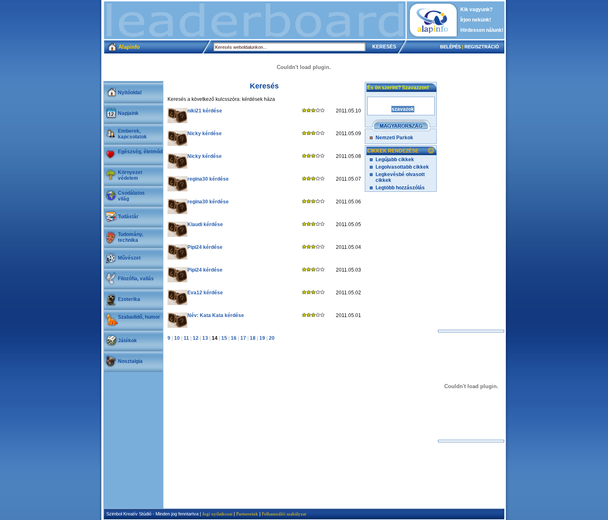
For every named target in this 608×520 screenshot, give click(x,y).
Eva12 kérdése (205, 293)
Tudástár (128, 216)
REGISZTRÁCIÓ (481, 46)
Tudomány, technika (130, 237)
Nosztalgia (130, 361)
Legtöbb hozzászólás (400, 188)
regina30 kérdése (208, 179)
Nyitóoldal (129, 92)
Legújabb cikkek (395, 159)
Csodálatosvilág (131, 196)
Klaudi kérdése (205, 224)
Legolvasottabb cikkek (402, 167)
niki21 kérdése (204, 111)
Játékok (127, 340)
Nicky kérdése (204, 133)
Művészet (129, 258)
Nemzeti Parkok (394, 138)
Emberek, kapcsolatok (132, 134)
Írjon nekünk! (475, 20)
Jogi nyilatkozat (217, 513)
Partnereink (247, 513)
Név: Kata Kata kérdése (215, 315)
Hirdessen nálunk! (481, 30)
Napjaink (128, 113)
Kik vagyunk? (476, 9)
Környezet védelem (130, 175)
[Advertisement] (254, 20)
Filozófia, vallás (136, 278)
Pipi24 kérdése (205, 247)
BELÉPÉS (450, 46)
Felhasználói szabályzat (284, 513)
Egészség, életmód (140, 152)
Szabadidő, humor (139, 317)
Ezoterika (129, 299)
